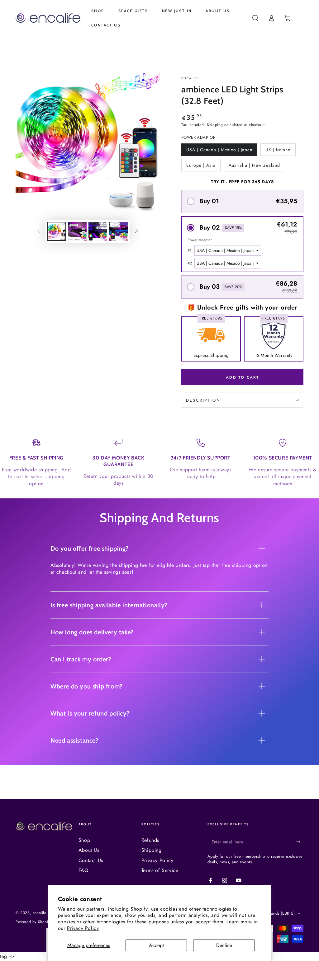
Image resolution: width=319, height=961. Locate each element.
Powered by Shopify (33, 922)
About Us (89, 850)
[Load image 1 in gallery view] (56, 231)
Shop (84, 840)
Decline (224, 945)
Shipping (215, 125)
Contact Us (91, 860)
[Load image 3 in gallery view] (97, 231)
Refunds (150, 840)
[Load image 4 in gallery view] (118, 231)
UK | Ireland (278, 151)
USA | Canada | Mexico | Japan (219, 151)
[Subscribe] (299, 842)
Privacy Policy (83, 928)
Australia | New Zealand (254, 166)
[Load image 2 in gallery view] (77, 231)
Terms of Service (160, 870)
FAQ (84, 870)
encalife (190, 78)
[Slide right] (136, 231)
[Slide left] (38, 231)
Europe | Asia (201, 166)
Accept (156, 945)
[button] (255, 18)
